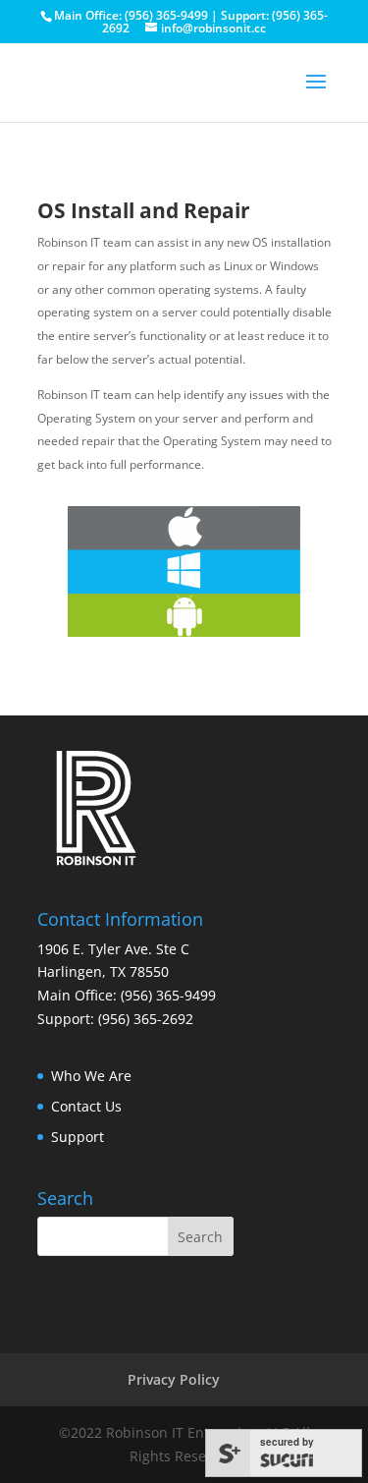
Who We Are (91, 1075)
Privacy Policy (174, 1379)
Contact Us (86, 1106)
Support (77, 1136)
